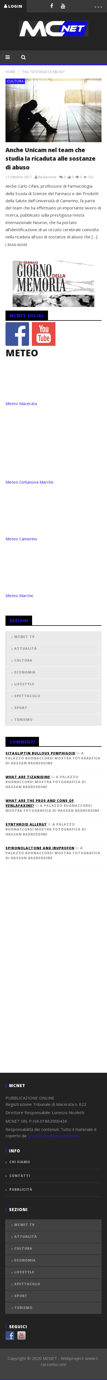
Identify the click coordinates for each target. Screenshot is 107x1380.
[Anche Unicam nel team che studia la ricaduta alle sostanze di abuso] (53, 110)
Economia (25, 672)
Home (10, 71)
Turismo (23, 719)
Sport (20, 707)
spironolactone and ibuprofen (39, 848)
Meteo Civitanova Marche (29, 482)
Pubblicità (20, 1189)
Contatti (19, 1175)
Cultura (15, 81)
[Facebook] (51, 6)
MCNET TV (24, 636)
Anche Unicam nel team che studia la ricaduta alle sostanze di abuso (50, 158)
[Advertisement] (46, 978)
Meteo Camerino (21, 538)
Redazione (47, 176)
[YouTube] (63, 6)
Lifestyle (24, 684)
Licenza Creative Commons (52, 1135)
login (15, 6)
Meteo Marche (19, 595)
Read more (17, 245)
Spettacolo (27, 696)
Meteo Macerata (21, 403)
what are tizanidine (27, 777)
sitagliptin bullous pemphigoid (40, 753)
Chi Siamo (19, 1162)
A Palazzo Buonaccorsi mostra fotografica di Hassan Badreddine (52, 758)
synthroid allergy (26, 824)
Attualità (25, 648)
